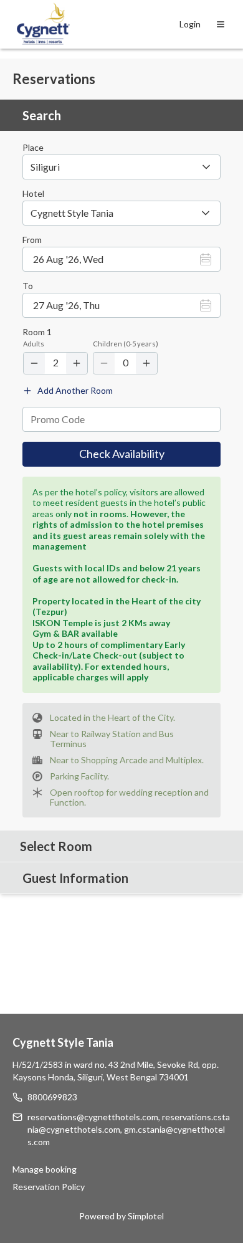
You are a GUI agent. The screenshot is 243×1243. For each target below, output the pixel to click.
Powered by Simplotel (121, 1216)
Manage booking (44, 1169)
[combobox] (121, 213)
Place (33, 147)
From (32, 240)
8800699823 (52, 1097)
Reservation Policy (48, 1186)
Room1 (37, 332)
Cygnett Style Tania (62, 1042)
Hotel (33, 193)
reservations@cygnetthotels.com (92, 1117)
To (27, 286)
